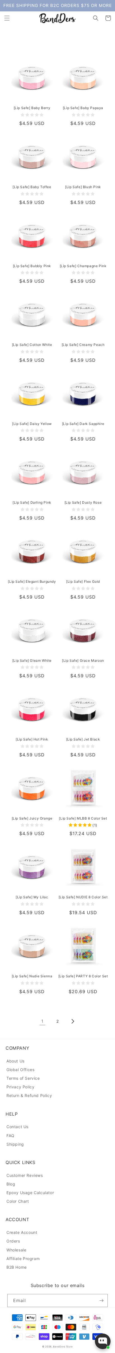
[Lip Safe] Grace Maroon (83, 660)
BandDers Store (63, 1346)
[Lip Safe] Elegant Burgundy (32, 581)
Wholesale (16, 1250)
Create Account (21, 1232)
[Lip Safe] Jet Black (83, 739)
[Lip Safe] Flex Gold (83, 581)
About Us (15, 1061)
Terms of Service (23, 1078)
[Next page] (72, 1021)
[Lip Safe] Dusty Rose (83, 502)
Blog (10, 1184)
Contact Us (17, 1126)
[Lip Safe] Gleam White (32, 660)
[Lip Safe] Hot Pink (32, 739)
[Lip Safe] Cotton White (32, 345)
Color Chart (17, 1201)
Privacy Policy (20, 1086)
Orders (13, 1241)
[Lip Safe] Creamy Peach (83, 345)
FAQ (10, 1135)
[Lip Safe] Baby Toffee (32, 187)
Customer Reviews (24, 1175)
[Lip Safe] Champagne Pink (83, 266)
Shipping (15, 1144)
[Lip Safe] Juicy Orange (32, 818)
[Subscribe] (101, 1300)
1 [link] (42, 1021)
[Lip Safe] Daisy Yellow (32, 424)
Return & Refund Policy (29, 1095)
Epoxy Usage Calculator (30, 1192)
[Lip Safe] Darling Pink (32, 502)
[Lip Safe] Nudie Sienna (32, 976)
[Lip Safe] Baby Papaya (83, 108)
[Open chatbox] (103, 1341)
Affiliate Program (23, 1258)
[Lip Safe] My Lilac (32, 897)
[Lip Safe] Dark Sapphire (83, 424)
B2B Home (16, 1267)
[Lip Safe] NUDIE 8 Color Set (83, 897)
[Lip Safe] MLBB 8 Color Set (83, 818)
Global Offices (20, 1069)
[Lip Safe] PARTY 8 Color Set (83, 976)
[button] (7, 18)
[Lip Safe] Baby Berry (32, 108)
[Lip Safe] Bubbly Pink (32, 266)
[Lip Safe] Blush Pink (83, 187)
